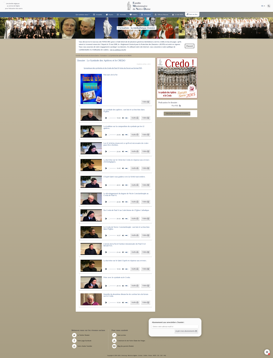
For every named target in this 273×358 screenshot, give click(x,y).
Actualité (99, 14)
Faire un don (193, 14)
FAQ (165, 355)
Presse (150, 355)
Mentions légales (132, 355)
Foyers (111, 14)
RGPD (154, 355)
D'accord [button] (189, 46)
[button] (145, 102)
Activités (123, 14)
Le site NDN (179, 14)
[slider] (112, 118)
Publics (134, 14)
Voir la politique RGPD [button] (118, 50)
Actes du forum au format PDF (131, 68)
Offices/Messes (163, 14)
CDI (158, 355)
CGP (161, 355)
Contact (140, 355)
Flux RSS (176, 105)
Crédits (145, 355)
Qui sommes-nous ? (82, 14)
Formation (147, 14)
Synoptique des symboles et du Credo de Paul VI (101, 68)
